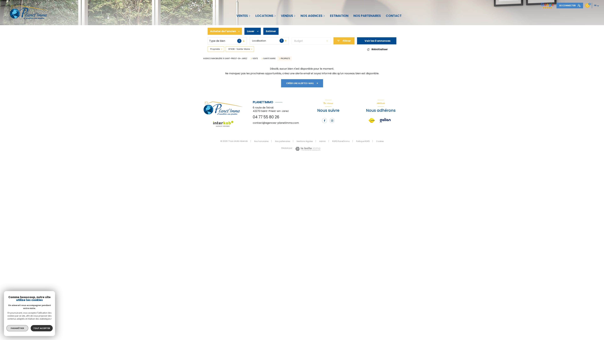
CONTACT (394, 15)
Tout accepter (41, 328)
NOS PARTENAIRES (367, 15)
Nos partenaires (282, 141)
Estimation (339, 15)
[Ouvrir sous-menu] (250, 16)
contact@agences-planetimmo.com (276, 123)
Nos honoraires (261, 141)
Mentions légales (305, 141)
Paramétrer (17, 328)
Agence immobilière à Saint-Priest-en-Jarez (225, 58)
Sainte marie (269, 59)
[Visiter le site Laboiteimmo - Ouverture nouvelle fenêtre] (307, 149)
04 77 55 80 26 (266, 117)
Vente (255, 59)
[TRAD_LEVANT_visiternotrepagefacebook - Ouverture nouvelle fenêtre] (324, 120)
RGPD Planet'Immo (341, 141)
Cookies (380, 141)
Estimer (271, 31)
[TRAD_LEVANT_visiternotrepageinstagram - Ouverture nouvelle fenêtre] (332, 120)
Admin (322, 141)
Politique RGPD (363, 141)
